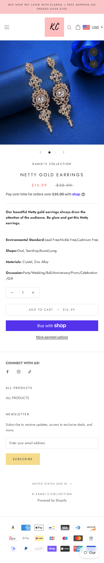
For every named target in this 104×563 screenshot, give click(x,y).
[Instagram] (18, 371)
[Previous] (40, 152)
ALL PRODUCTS (17, 397)
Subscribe (23, 459)
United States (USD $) (49, 484)
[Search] (69, 27)
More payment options (52, 336)
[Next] (63, 152)
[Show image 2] (54, 152)
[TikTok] (29, 371)
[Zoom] (93, 52)
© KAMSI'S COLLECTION (52, 494)
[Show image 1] (49, 152)
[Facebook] (7, 371)
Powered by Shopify (52, 500)
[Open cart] (78, 27)
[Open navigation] (6, 27)
